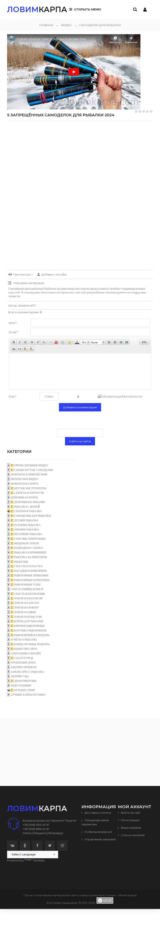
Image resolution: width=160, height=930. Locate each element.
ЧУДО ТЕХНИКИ (21, 685)
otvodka (61, 274)
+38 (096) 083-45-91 (36, 824)
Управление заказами (100, 839)
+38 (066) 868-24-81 (36, 829)
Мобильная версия (98, 831)
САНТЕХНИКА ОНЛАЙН (26, 653)
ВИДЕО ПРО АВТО (25, 648)
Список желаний (132, 835)
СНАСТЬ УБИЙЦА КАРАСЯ (27, 589)
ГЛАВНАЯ (46, 25)
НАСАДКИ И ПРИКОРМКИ (30, 570)
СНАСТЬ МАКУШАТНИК (29, 593)
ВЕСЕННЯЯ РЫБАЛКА (28, 534)
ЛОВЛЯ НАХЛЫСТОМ (28, 616)
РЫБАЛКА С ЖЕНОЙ (27, 506)
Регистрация (129, 820)
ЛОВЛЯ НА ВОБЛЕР (26, 607)
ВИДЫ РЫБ (21, 561)
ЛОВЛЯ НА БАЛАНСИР (28, 598)
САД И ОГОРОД (23, 658)
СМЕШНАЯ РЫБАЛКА (28, 511)
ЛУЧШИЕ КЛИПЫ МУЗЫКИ (28, 694)
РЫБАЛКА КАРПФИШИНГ (30, 552)
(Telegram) (39, 833)
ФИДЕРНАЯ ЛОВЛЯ (26, 543)
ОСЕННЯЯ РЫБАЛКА (27, 525)
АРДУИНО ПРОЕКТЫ (23, 667)
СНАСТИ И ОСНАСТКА (28, 566)
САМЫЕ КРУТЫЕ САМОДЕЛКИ (33, 469)
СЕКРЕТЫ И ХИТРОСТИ (29, 492)
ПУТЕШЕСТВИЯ (24, 690)
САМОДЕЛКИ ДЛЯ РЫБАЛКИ (97, 25)
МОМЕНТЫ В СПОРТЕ (25, 483)
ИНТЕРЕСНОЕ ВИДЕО (24, 479)
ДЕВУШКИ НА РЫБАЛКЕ (29, 502)
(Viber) (27, 833)
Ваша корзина (130, 827)
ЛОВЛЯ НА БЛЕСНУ (26, 602)
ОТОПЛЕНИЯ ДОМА (23, 662)
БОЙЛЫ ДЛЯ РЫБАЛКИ (28, 621)
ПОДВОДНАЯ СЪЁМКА (28, 547)
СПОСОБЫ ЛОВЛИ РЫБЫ (29, 538)
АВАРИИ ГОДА (20, 676)
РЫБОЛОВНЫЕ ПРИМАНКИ (31, 575)
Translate (39, 860)
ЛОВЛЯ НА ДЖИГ (25, 612)
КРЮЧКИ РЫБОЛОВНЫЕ (29, 625)
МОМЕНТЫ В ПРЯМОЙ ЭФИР (29, 474)
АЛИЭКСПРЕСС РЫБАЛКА (27, 671)
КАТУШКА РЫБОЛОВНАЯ (30, 630)
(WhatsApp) (55, 833)
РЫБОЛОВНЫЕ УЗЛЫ (27, 584)
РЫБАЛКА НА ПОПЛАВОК (30, 557)
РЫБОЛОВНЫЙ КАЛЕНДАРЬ (31, 635)
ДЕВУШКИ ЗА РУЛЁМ (24, 497)
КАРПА (37, 9)
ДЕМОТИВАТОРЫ (25, 680)
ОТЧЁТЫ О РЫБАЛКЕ (24, 639)
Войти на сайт (130, 812)
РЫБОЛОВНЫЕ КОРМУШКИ (31, 580)
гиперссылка (88, 895)
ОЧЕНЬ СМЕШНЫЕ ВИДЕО (31, 465)
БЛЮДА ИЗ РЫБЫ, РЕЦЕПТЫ (32, 644)
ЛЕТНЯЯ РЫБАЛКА (26, 520)
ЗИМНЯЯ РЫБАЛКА (26, 529)
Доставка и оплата (97, 812)
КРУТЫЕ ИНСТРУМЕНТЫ (30, 488)
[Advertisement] (80, 153)
